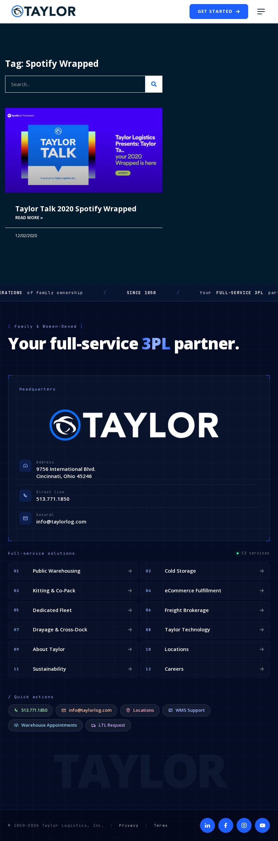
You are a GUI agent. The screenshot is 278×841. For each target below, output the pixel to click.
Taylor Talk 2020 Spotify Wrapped (76, 208)
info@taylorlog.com (61, 521)
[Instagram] (244, 825)
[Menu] (261, 11)
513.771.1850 (53, 498)
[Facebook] (225, 825)
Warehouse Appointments (49, 725)
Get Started (215, 11)
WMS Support (190, 710)
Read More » (29, 218)
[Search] (153, 84)
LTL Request (112, 725)
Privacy (129, 825)
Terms (161, 825)
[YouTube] (262, 825)
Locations (143, 710)
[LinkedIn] (207, 825)
